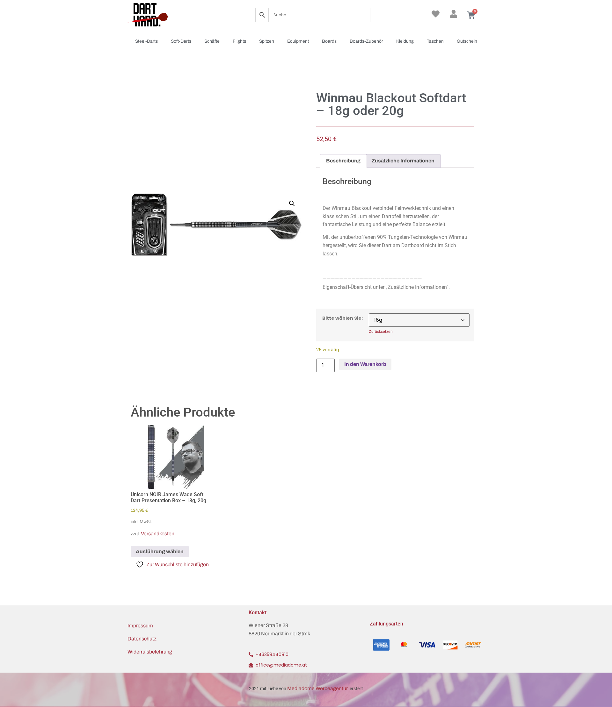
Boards (329, 41)
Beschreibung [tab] (343, 160)
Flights (239, 41)
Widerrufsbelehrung (149, 651)
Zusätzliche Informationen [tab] (403, 160)
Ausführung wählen (160, 551)
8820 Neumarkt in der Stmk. (280, 633)
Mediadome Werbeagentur (318, 688)
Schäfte (212, 41)
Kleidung (405, 41)
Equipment (298, 41)
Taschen (435, 41)
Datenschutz (142, 638)
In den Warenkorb (365, 364)
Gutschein (467, 41)
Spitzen (266, 41)
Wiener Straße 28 (268, 625)
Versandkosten (157, 533)
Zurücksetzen (381, 332)
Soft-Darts (181, 41)
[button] (292, 203)
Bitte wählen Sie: (342, 318)
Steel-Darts (146, 41)
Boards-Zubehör (366, 41)
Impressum (140, 625)
